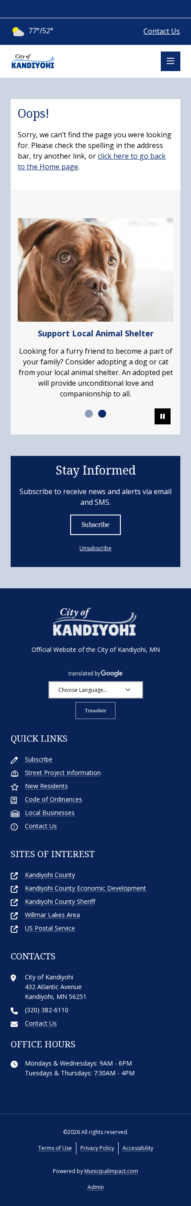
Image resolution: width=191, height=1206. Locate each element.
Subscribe (95, 525)
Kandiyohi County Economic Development (85, 888)
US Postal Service (50, 928)
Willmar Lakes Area (52, 914)
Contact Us (161, 31)
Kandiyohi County (50, 875)
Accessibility (138, 1148)
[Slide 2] (102, 413)
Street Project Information (63, 772)
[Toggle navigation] (170, 61)
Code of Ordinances (53, 799)
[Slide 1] (89, 413)
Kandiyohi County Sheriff (60, 901)
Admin (96, 1187)
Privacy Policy (97, 1148)
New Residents (46, 786)
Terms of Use (55, 1148)
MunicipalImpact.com (111, 1171)
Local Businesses (50, 812)
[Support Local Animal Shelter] (95, 270)
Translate (95, 710)
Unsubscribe (95, 548)
